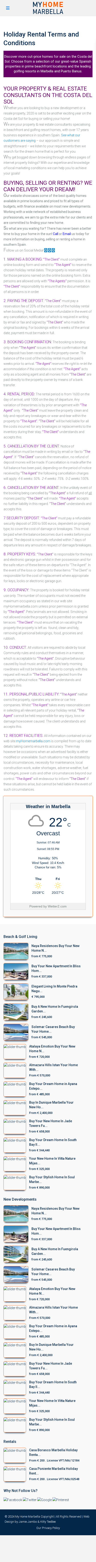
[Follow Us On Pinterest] (49, 250)
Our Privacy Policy (48, 1528)
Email (67, 234)
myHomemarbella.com (33, 741)
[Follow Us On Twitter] (53, 250)
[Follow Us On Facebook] (46, 250)
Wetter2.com (57, 906)
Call (55, 234)
